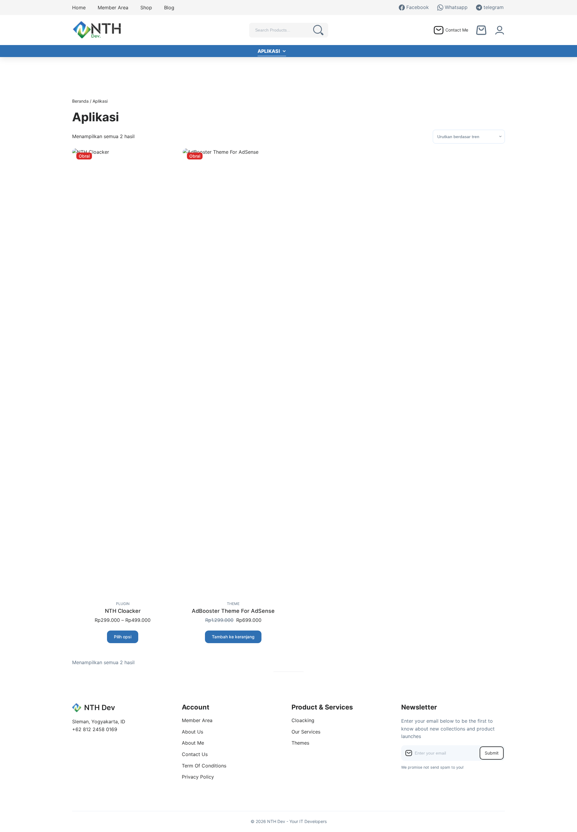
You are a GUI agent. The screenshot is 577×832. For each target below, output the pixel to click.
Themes (300, 743)
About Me (193, 743)
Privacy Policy (198, 777)
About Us (192, 732)
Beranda (80, 101)
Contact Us (195, 754)
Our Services (306, 732)
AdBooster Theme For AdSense (233, 611)
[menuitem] (79, 7)
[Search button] (318, 30)
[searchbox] (282, 30)
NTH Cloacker (123, 611)
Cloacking (303, 720)
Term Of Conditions (204, 766)
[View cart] (481, 30)
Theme (233, 603)
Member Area (197, 720)
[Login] (499, 30)
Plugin (123, 603)
